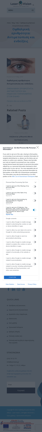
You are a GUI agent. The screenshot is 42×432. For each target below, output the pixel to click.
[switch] (34, 186)
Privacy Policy (32, 284)
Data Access (21, 284)
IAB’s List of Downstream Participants (23, 176)
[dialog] (21, 216)
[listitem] (21, 182)
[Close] (38, 148)
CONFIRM (12, 277)
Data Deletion (10, 284)
